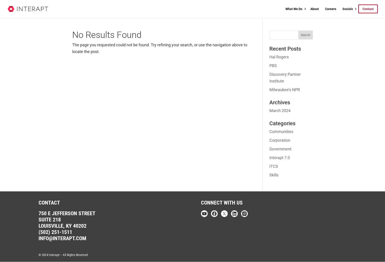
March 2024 (280, 110)
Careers (330, 9)
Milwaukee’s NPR (284, 89)
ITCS (273, 166)
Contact (368, 9)
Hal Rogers (279, 57)
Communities (281, 131)
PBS (273, 65)
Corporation (279, 140)
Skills (274, 175)
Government (280, 149)
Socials (347, 9)
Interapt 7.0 (279, 157)
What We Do (293, 9)
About (314, 9)
